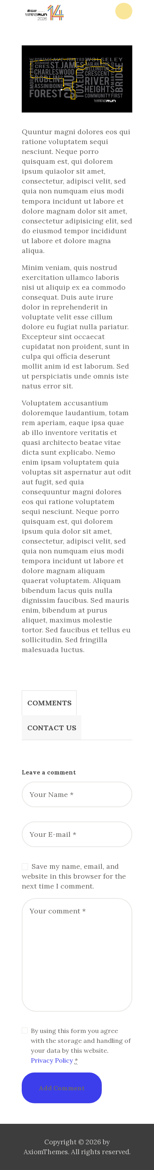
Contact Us (51, 727)
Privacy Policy (52, 1060)
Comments (49, 702)
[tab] (49, 702)
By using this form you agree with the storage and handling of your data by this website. (81, 1045)
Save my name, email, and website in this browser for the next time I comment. (74, 876)
